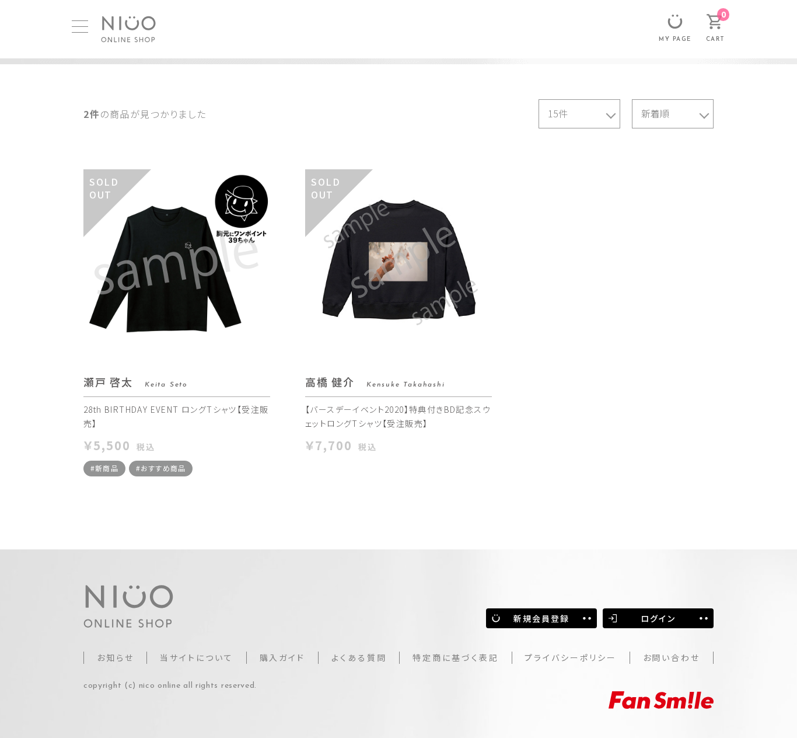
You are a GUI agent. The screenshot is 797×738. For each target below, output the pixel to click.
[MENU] (80, 26)
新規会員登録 (541, 618)
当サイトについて (196, 657)
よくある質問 (359, 657)
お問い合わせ (672, 657)
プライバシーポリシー (570, 657)
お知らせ (115, 657)
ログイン (658, 618)
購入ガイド (283, 657)
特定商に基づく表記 (455, 657)
